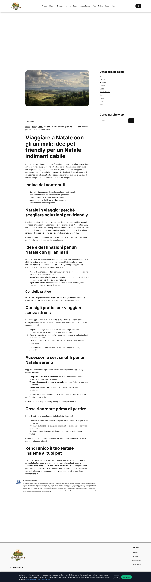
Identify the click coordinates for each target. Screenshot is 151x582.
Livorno (102, 85)
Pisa (33, 121)
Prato (101, 101)
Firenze (102, 79)
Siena (101, 104)
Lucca (102, 89)
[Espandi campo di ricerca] (138, 6)
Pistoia (102, 98)
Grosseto (103, 82)
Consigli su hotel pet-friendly (64, 402)
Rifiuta (116, 577)
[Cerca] (131, 120)
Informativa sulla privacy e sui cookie (37, 579)
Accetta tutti (126, 577)
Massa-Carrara (105, 92)
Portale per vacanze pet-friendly (38, 402)
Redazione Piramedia (30, 481)
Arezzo (102, 76)
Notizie (29, 121)
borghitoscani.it (16, 567)
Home (27, 127)
